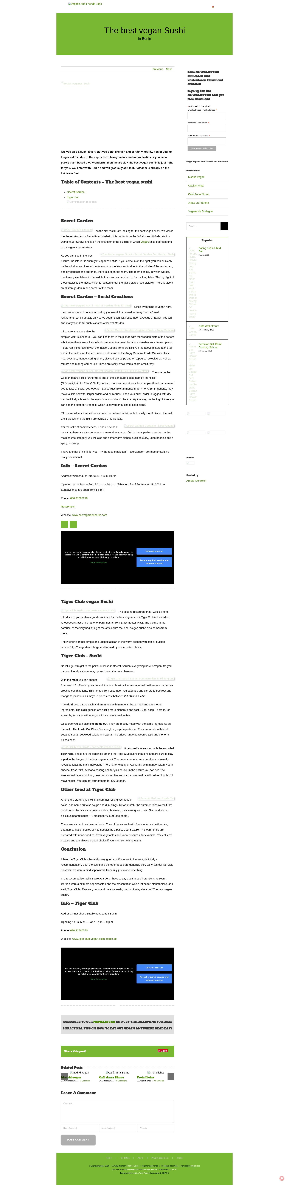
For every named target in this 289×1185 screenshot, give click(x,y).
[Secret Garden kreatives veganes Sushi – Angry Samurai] (139, 330)
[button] (218, 7)
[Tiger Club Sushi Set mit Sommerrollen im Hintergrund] (140, 678)
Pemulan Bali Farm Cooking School (210, 346)
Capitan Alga (196, 185)
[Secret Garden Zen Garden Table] (137, 254)
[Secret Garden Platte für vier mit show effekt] (104, 371)
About (140, 1158)
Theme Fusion (132, 1166)
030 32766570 (79, 930)
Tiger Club (73, 197)
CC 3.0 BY (173, 1169)
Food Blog (125, 1158)
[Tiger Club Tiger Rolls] (91, 747)
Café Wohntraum (209, 326)
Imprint (180, 1158)
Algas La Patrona (198, 202)
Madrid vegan (71, 1077)
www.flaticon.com (150, 1169)
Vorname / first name (198, 122)
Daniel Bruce (132, 1169)
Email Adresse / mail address (202, 110)
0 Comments (121, 1081)
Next (169, 69)
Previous (157, 69)
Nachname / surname (199, 135)
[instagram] (64, 524)
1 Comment (85, 1081)
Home (109, 1158)
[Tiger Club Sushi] (88, 610)
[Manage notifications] (282, 1178)
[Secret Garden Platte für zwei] (96, 305)
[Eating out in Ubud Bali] (193, 249)
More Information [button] (98, 562)
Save (164, 1050)
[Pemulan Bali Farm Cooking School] (193, 345)
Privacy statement (159, 1158)
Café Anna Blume (111, 1077)
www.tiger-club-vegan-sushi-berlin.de (94, 938)
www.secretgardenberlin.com (89, 515)
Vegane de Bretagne (200, 211)
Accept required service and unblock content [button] (154, 562)
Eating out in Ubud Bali (210, 250)
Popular (207, 240)
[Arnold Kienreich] (190, 464)
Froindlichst (145, 1077)
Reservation (68, 506)
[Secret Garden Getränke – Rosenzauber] (149, 425)
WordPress (195, 1166)
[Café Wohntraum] (193, 327)
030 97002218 (79, 498)
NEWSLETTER (104, 1022)
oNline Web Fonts (141, 1173)
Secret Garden (76, 192)
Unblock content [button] (154, 551)
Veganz (145, 241)
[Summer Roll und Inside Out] (156, 798)
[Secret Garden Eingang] (76, 229)
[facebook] (73, 524)
